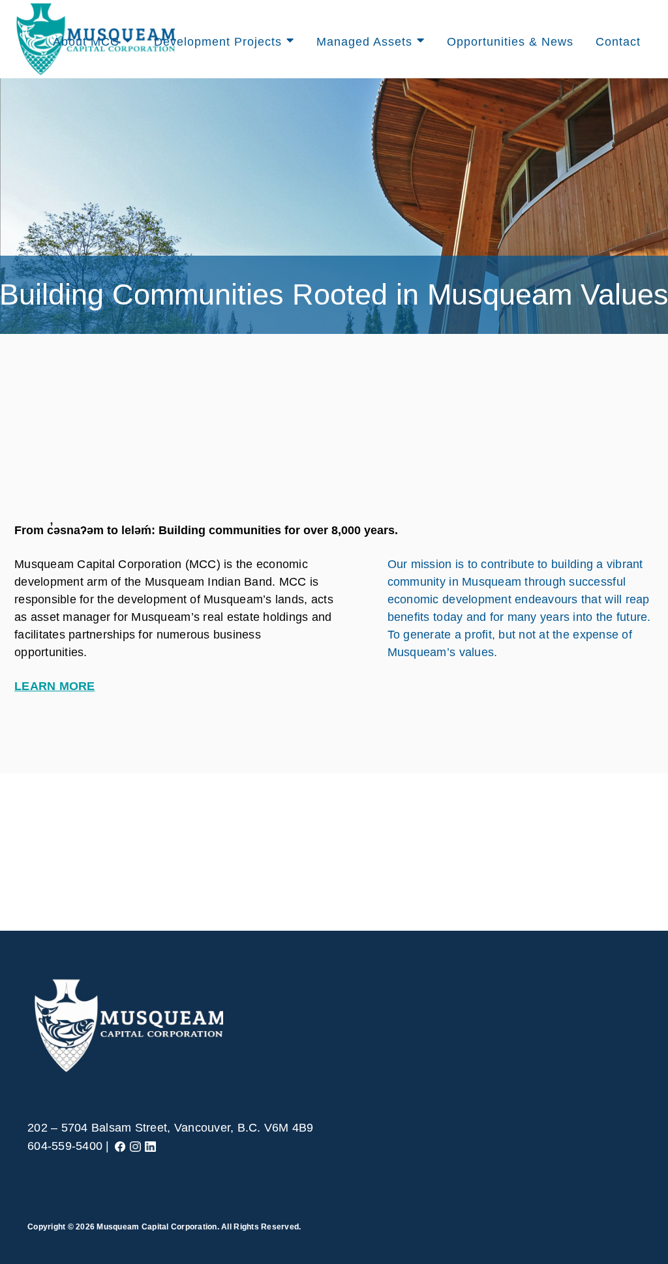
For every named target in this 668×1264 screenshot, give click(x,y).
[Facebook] (120, 1145)
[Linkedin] (150, 1145)
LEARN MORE (54, 686)
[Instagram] (135, 1145)
